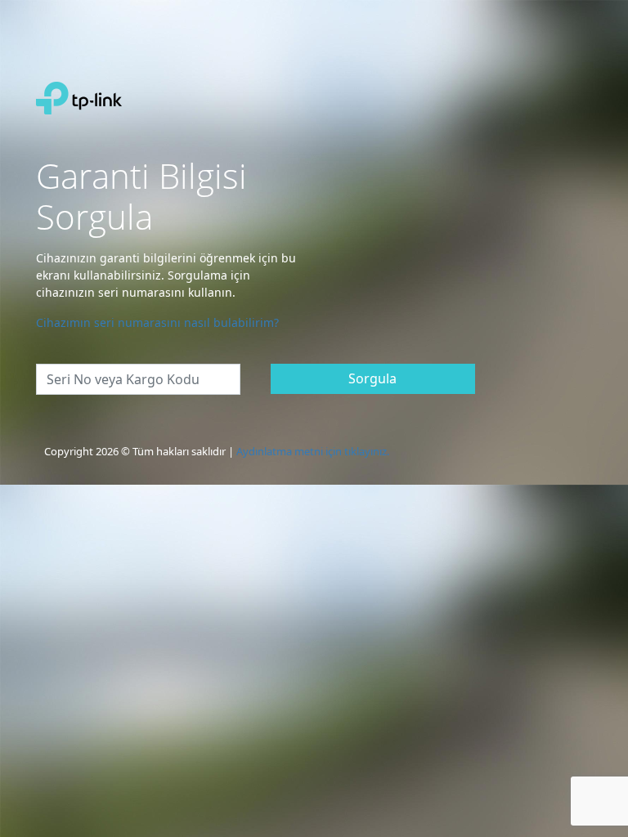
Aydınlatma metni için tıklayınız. (312, 451)
